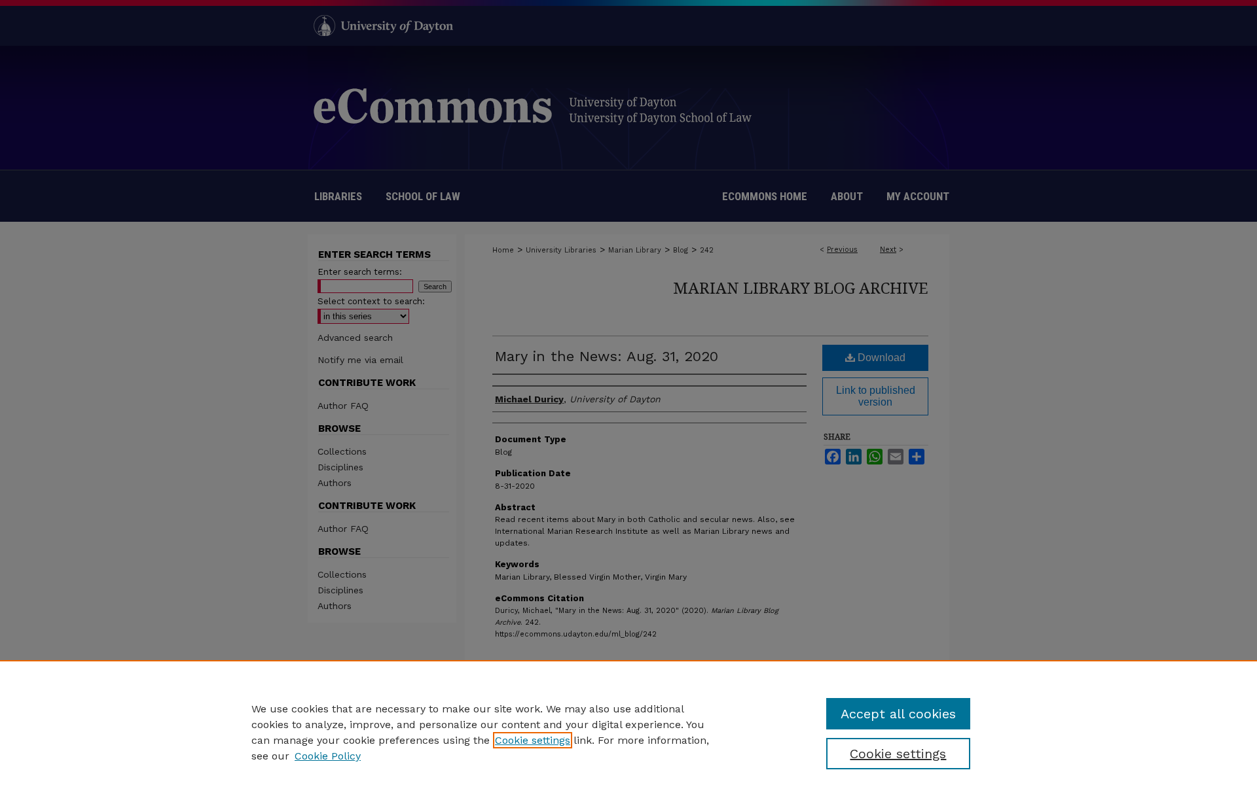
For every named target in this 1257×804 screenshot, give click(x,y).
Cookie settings (532, 740)
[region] (628, 732)
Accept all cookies (898, 714)
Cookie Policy (328, 756)
